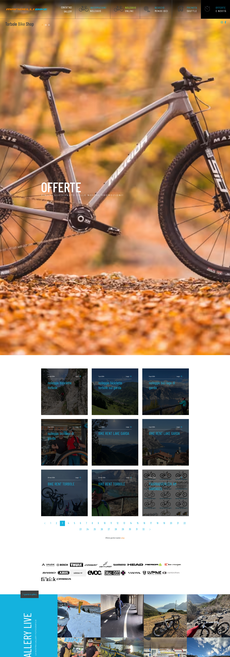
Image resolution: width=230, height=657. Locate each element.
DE (49, 25)
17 (151, 523)
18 (157, 523)
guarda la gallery (30, 594)
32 (143, 529)
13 (124, 523)
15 (138, 523)
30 (130, 529)
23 (80, 529)
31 (136, 529)
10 (105, 523)
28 (116, 529)
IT (43, 25)
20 (171, 523)
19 (164, 523)
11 (111, 523)
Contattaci (66, 7)
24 (88, 529)
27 (109, 529)
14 (131, 523)
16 (144, 523)
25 (95, 529)
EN (46, 25)
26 (102, 529)
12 (117, 523)
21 (178, 523)
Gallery (68, 11)
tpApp (123, 538)
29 (123, 529)
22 (185, 523)
